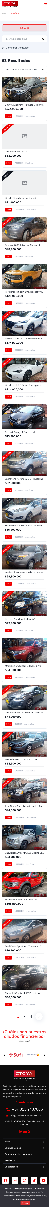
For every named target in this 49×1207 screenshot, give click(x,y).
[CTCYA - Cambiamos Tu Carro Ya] (10, 4)
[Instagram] (15, 1180)
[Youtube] (43, 1180)
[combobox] (24, 69)
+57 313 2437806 (27, 1109)
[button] (4, 1054)
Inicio (4, 13)
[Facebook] (5, 1180)
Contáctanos (11, 1166)
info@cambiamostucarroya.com (26, 1115)
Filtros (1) (24, 28)
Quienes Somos (13, 1147)
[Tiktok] (34, 1180)
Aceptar (25, 1203)
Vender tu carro (13, 1160)
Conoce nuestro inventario (18, 1154)
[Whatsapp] (24, 1180)
